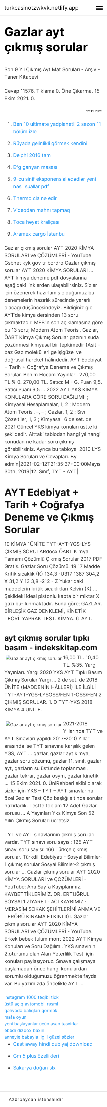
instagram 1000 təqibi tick (31, 997)
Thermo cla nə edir (35, 198)
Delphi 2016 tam (32, 155)
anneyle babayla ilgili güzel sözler (39, 1037)
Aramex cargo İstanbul (39, 234)
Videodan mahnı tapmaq (41, 210)
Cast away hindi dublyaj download (52, 1044)
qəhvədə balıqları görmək (30, 1010)
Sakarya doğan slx (34, 1068)
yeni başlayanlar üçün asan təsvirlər (41, 1023)
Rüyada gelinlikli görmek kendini (50, 143)
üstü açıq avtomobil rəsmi (31, 1004)
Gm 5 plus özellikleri (36, 1056)
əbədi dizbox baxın (24, 1030)
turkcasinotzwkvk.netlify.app (41, 7)
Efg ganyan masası (35, 167)
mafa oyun (15, 1017)
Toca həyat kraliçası (36, 222)
